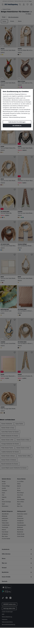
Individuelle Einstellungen (17, 122)
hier (29, 113)
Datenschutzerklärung (14, 117)
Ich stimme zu (17, 125)
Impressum (23, 117)
